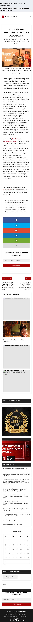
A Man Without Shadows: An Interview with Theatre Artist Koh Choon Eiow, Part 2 (14, 495)
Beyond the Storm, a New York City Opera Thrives (16, 509)
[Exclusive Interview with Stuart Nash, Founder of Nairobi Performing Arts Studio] (16, 356)
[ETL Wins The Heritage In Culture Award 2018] (16, 57)
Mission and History (15, 614)
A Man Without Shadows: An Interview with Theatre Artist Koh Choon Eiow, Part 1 (14, 502)
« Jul (4, 565)
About (7, 614)
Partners (15, 616)
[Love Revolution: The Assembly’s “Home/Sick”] (16, 329)
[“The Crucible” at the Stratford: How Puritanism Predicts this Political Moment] (16, 309)
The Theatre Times (20, 611)
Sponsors (21, 616)
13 (17, 549)
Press (26, 616)
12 (13, 549)
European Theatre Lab (18, 39)
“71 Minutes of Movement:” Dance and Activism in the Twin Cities (16, 515)
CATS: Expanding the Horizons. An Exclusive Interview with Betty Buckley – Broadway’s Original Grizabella (15, 489)
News (19, 41)
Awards (24, 614)
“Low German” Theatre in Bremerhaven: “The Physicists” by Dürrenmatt (15, 469)
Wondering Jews (7, 520)
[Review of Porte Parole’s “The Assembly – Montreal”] (16, 381)
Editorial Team (8, 616)
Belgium (13, 41)
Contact (16, 618)
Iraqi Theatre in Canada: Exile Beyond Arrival (15, 474)
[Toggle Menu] (30, 16)
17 (5, 553)
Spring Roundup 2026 (9, 524)
